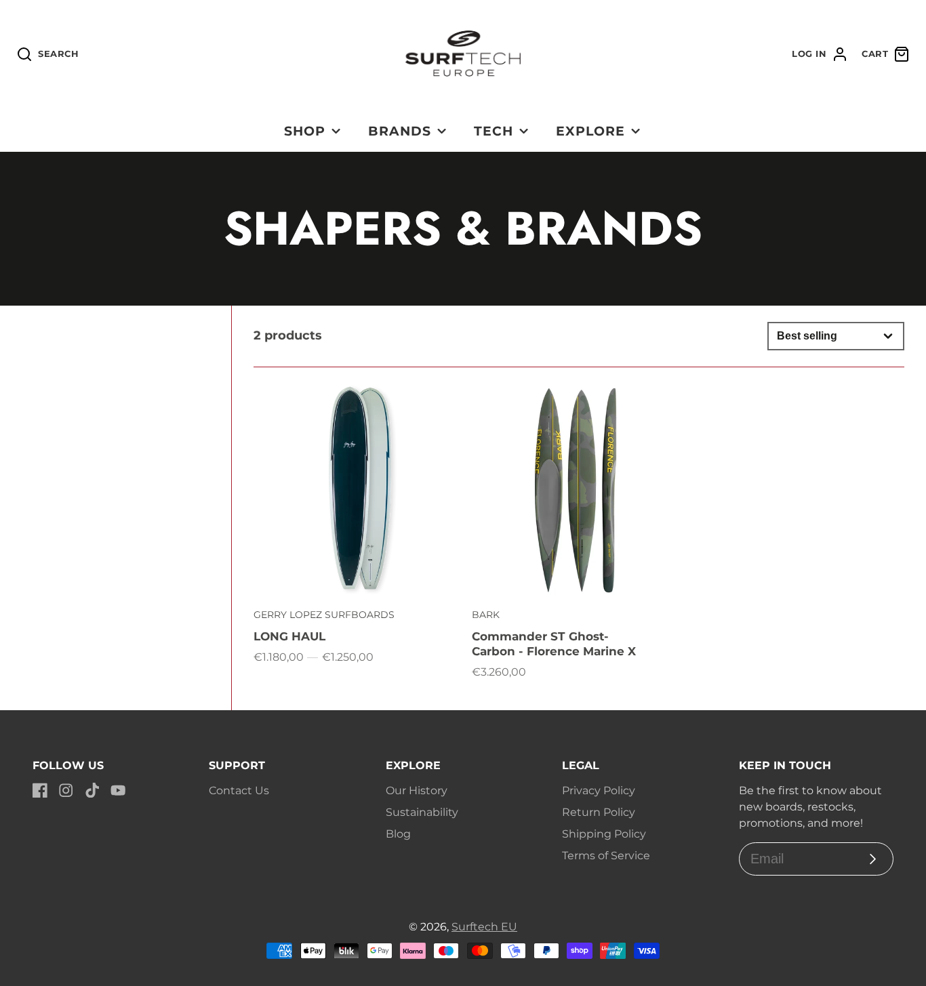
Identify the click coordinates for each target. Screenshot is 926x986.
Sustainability (422, 812)
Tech (493, 131)
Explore (590, 131)
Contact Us (239, 790)
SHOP (304, 131)
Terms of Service (606, 855)
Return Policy (598, 812)
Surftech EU (484, 926)
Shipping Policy (604, 833)
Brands (399, 131)
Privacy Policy (598, 790)
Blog (398, 833)
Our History (416, 790)
